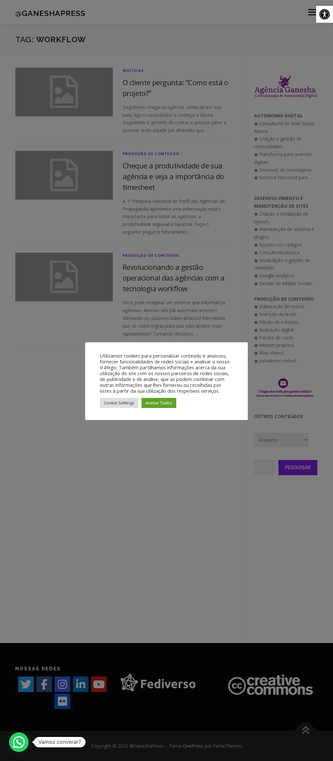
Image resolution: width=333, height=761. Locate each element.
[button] (324, 14)
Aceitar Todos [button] (158, 403)
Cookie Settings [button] (119, 403)
